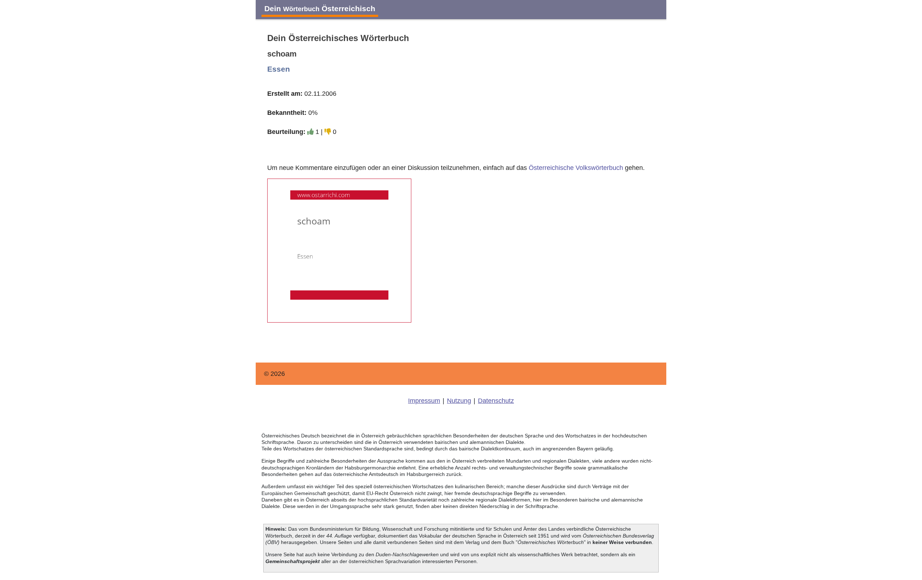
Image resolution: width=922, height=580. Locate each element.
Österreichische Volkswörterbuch (576, 167)
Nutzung (459, 400)
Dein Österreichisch (319, 8)
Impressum (424, 400)
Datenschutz (496, 400)
